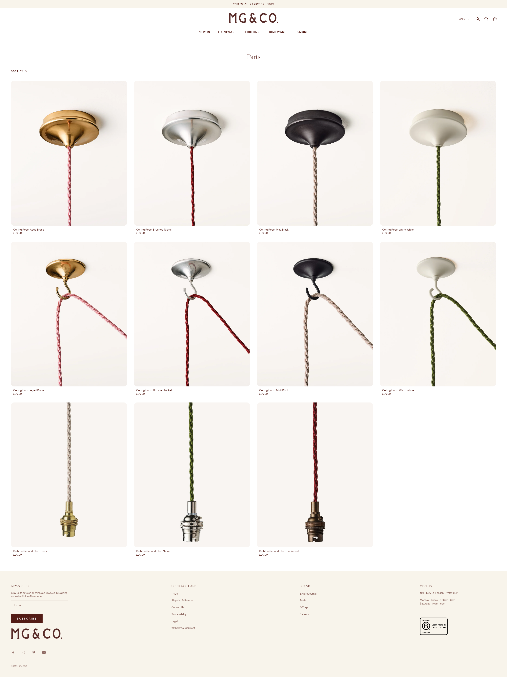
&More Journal (308, 593)
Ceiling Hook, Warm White (398, 390)
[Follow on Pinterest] (34, 652)
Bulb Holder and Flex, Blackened (279, 551)
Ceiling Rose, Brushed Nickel (154, 229)
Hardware (227, 32)
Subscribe (463, 660)
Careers (304, 614)
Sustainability (179, 614)
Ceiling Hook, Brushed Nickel (154, 390)
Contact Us (178, 607)
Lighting (252, 32)
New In (204, 32)
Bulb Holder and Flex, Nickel (153, 551)
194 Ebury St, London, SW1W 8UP (439, 593)
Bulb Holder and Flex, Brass (30, 551)
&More (303, 32)
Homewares (278, 32)
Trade (303, 600)
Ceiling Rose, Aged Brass (28, 229)
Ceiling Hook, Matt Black (274, 390)
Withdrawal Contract (183, 628)
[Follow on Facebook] (13, 652)
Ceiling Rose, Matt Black (274, 229)
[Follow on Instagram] (23, 652)
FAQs (175, 593)
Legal (175, 621)
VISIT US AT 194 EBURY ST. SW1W (253, 4)
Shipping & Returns (182, 600)
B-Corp (304, 607)
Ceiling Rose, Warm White (398, 229)
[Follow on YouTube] (44, 652)
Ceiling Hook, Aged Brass (28, 390)
